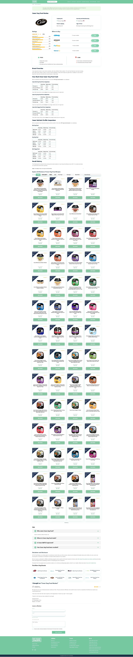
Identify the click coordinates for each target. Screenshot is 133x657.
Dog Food (78, 1)
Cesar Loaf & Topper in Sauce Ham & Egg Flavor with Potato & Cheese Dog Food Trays (58, 385)
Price (50, 174)
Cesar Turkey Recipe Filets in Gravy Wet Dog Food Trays (58, 411)
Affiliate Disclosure (35, 645)
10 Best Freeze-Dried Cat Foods (95, 648)
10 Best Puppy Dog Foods (93, 650)
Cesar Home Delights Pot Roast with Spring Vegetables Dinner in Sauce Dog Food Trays (92, 435)
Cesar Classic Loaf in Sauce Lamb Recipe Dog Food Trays (92, 263)
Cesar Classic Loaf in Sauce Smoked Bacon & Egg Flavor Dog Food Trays (92, 312)
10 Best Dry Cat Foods (93, 645)
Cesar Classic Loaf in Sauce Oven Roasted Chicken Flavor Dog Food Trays (57, 263)
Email (33, 613)
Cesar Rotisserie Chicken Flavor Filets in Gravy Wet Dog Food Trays (93, 411)
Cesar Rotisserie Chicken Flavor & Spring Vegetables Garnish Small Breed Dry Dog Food (75, 508)
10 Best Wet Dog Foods (93, 640)
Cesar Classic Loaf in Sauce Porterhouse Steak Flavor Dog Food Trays (75, 239)
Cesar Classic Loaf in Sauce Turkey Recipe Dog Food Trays (93, 288)
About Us (52, 640)
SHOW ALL (67, 522)
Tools (98, 1)
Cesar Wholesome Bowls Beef (75, 213)
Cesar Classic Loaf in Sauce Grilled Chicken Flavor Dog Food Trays (75, 263)
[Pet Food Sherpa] (34, 2)
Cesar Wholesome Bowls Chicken (40, 262)
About (69, 1)
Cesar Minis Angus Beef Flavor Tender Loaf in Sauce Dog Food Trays (58, 336)
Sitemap (33, 647)
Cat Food (73, 1)
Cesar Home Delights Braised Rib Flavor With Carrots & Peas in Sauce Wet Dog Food (57, 460)
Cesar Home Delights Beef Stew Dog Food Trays (57, 484)
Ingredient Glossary (85, 1)
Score (38, 174)
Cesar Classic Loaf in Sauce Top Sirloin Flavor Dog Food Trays (93, 361)
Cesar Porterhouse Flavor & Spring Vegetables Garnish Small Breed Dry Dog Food (93, 508)
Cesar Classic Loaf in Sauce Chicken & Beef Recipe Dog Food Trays (57, 312)
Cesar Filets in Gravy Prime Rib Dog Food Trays (93, 460)
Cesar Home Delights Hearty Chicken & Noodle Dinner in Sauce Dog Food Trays (40, 361)
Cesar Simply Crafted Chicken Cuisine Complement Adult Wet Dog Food (58, 189)
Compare (44, 178)
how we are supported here (74, 9)
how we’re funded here (91, 563)
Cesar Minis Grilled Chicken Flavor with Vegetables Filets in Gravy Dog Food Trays (75, 435)
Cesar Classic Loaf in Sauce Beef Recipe (92, 189)
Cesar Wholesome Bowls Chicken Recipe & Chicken (40, 288)
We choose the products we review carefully (87, 559)
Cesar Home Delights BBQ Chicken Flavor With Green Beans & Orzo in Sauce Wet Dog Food (40, 411)
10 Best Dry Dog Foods (93, 643)
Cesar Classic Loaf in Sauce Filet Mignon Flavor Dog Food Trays (57, 214)
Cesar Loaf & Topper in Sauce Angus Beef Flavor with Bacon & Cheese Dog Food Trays (40, 435)
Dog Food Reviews (54, 645)
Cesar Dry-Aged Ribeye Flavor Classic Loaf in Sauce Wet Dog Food (75, 312)
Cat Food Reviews (54, 643)
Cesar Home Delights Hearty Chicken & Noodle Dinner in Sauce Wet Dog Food (75, 484)
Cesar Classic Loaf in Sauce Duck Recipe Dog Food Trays (92, 214)
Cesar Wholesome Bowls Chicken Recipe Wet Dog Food (57, 288)
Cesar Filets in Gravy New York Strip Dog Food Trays (75, 460)
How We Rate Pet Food (55, 642)
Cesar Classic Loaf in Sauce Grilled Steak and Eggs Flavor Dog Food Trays (40, 214)
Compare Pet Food (72, 642)
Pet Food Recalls (93, 1)
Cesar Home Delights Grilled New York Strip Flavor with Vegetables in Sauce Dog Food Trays (40, 484)
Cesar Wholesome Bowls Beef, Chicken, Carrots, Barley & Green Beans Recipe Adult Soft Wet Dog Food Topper (40, 190)
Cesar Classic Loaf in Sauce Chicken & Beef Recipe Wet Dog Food (40, 336)
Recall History (53, 647)
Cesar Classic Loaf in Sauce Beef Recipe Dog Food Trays (92, 239)
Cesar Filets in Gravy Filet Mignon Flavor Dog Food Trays (57, 435)
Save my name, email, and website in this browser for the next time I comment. (48, 628)
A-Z (55, 174)
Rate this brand (35, 617)
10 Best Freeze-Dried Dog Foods (95, 647)
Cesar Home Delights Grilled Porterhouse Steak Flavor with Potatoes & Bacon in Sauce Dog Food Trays (40, 509)
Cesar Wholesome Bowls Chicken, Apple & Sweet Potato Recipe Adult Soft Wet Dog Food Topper (75, 189)
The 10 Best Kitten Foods (93, 652)
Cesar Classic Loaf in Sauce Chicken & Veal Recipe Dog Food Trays (40, 239)
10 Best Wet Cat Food (93, 642)
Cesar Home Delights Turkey (75, 410)
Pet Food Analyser (72, 643)
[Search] (48, 2)
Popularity (44, 174)
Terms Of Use (34, 643)
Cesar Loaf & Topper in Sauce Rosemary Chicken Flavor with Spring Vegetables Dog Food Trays (75, 288)
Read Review (40, 197)
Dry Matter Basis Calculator (74, 645)
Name (33, 608)
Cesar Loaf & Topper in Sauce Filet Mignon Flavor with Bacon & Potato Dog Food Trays (40, 385)
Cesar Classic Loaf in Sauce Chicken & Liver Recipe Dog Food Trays (57, 239)
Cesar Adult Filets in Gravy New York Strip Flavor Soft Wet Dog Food (58, 361)
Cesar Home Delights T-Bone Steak (57, 508)
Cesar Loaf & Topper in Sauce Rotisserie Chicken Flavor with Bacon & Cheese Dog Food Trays (40, 312)
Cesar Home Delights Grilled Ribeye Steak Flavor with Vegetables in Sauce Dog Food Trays (75, 386)
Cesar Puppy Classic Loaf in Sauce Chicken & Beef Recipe (92, 336)
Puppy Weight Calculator (73, 647)
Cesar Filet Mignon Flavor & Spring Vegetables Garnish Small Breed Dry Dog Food (93, 484)
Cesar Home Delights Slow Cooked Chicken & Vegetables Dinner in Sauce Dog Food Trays (75, 361)
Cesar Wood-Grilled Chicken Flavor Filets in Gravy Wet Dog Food (93, 385)
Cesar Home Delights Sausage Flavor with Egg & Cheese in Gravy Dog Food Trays (40, 460)
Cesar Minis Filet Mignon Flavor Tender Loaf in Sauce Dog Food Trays (75, 336)
